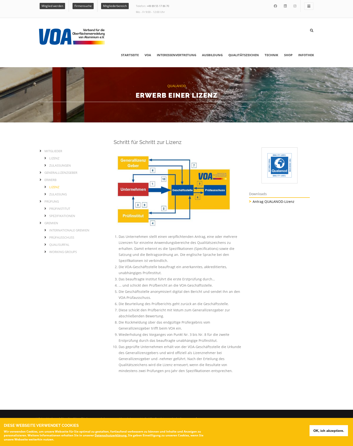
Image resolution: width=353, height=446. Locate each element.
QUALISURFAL (59, 244)
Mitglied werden (52, 6)
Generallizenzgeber (60, 172)
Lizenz (54, 158)
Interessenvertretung (176, 55)
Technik (271, 55)
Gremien (51, 223)
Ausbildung (212, 55)
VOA (148, 55)
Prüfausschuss (61, 237)
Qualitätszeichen (243, 55)
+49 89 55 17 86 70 (158, 6)
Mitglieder (53, 151)
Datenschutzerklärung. (111, 435)
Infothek (306, 55)
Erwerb (50, 180)
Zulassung (58, 194)
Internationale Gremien (69, 230)
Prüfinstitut (59, 208)
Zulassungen (60, 165)
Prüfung (51, 201)
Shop (288, 55)
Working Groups (63, 252)
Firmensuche (83, 6)
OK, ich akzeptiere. (328, 431)
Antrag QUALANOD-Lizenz (273, 201)
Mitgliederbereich (115, 6)
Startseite (130, 55)
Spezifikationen (62, 216)
